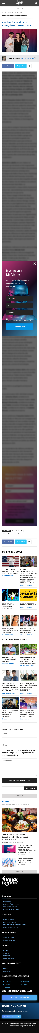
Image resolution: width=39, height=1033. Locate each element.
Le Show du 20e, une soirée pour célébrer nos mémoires (28, 630)
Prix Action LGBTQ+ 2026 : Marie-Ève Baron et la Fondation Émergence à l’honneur (28, 687)
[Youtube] (3, 987)
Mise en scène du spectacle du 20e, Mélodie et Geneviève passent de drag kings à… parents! (10, 687)
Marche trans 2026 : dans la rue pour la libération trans (25, 860)
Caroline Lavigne (14, 58)
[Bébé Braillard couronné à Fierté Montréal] (10, 649)
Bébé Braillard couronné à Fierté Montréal (9, 659)
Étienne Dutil (6, 719)
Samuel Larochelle (8, 693)
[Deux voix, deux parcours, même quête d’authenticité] (10, 620)
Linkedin (7, 984)
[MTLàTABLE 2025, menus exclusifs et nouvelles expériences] (19, 820)
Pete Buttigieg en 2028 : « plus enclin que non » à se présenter (10, 571)
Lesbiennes (15, 15)
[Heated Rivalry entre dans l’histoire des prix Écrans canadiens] (10, 703)
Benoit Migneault (8, 663)
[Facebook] (3, 981)
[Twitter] (21, 984)
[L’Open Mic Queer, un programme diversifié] (28, 595)
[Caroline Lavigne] (4, 58)
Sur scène (23, 15)
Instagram (26, 981)
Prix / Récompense (23, 534)
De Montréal (18, 12)
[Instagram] (21, 981)
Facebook (8, 981)
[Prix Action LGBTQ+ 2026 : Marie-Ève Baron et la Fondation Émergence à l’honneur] (28, 675)
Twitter (25, 984)
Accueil (4, 12)
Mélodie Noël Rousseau (9, 534)
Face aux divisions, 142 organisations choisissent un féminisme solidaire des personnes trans (27, 849)
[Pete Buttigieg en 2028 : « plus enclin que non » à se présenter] (10, 561)
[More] (29, 66)
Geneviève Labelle (17, 531)
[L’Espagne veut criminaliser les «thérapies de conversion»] (10, 595)
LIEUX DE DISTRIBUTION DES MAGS (17, 991)
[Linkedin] (3, 984)
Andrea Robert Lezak (27, 665)
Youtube (7, 987)
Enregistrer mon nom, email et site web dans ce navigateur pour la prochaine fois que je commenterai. (19, 752)
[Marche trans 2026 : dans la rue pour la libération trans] (9, 862)
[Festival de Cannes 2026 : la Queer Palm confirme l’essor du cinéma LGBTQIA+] (28, 703)
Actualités (10, 12)
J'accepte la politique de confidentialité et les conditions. (19, 319)
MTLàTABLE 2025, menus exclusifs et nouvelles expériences (15, 837)
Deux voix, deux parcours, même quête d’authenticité (10, 630)
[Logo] (19, 2)
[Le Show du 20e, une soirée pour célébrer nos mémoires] (28, 620)
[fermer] (34, 263)
